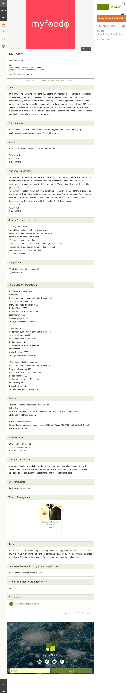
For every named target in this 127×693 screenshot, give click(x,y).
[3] (76, 613)
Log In (72, 670)
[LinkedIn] (39, 661)
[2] (73, 613)
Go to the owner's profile (112, 17)
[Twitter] (54, 661)
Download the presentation (27, 604)
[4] (79, 613)
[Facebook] (47, 661)
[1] (70, 613)
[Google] (62, 661)
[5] (82, 613)
